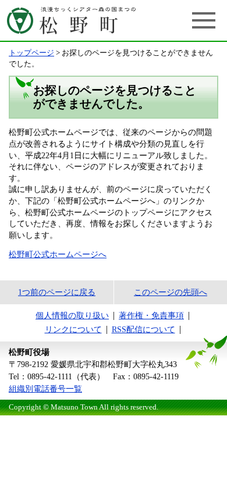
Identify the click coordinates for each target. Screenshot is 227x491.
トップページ (31, 53)
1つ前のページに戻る (56, 292)
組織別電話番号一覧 (45, 389)
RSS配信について (143, 329)
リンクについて (73, 329)
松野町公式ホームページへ (58, 254)
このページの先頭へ (170, 292)
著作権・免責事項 (151, 315)
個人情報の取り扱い (72, 315)
